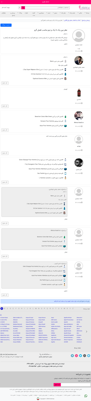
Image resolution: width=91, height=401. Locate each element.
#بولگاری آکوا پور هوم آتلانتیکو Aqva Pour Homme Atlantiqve (46, 169)
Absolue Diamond (17, 324)
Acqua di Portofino (30, 331)
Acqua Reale (42, 320)
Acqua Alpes (16, 335)
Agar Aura (53, 337)
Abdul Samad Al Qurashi (5, 339)
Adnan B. (41, 333)
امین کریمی (79, 169)
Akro (78, 333)
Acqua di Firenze (30, 320)
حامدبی (79, 99)
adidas (40, 328)
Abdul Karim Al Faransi (5, 337)
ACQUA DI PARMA (30, 328)
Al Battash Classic (81, 339)
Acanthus (15, 328)
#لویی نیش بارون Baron (57, 61)
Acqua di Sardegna (30, 335)
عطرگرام (4, 13)
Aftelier (53, 333)
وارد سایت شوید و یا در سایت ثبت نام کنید (65, 301)
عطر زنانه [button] (63, 13)
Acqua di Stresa (30, 339)
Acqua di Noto (29, 326)
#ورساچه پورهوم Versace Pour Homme (52, 121)
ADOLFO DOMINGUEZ (43, 335)
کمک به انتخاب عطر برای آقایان (72, 20)
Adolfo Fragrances (43, 337)
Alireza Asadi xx (79, 123)
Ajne (78, 324)
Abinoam (15, 320)
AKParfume (79, 331)
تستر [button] (48, 13)
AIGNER (66, 342)
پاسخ (4, 83)
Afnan (52, 331)
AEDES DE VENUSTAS (43, 339)
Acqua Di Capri (29, 317)
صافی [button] (80, 13)
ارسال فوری (45, 2)
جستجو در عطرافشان (63, 8)
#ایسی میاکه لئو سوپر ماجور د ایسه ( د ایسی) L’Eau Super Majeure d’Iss (43, 70)
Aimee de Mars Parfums (81, 317)
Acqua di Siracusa (30, 337)
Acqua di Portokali (30, 333)
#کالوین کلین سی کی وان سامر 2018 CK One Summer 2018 (47, 74)
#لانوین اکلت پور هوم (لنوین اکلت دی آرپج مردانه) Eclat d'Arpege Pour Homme (41, 160)
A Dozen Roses (4, 317)
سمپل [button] (55, 13)
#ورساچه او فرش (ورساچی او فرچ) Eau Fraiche (50, 173)
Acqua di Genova (30, 322)
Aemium (41, 342)
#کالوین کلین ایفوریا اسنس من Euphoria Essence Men (48, 79)
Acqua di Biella (16, 342)
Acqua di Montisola (30, 324)
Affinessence (54, 328)
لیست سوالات (5, 25)
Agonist (66, 322)
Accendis (15, 331)
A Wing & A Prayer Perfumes (5, 324)
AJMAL (78, 322)
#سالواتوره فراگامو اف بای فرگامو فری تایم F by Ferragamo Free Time (44, 164)
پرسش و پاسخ (12, 14)
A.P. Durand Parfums (5, 328)
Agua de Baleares (68, 324)
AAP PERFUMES (4, 331)
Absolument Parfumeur (18, 326)
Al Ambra (79, 335)
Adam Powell (42, 324)
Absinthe (15, 322)
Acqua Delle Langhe (18, 337)
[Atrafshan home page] (84, 8)
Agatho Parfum (68, 317)
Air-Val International (81, 320)
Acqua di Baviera (17, 339)
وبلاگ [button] (20, 13)
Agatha (53, 342)
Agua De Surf (67, 328)
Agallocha (53, 335)
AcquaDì (41, 322)
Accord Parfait (16, 333)
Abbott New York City (5, 335)
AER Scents (54, 320)
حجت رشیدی (78, 45)
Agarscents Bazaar (56, 339)
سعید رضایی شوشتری (79, 67)
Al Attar (79, 337)
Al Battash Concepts (81, 342)
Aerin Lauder (54, 322)
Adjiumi (40, 331)
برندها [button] (87, 13)
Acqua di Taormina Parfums (31, 342)
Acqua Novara (42, 317)
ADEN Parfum (42, 326)
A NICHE (2, 322)
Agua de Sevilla (67, 326)
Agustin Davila (67, 331)
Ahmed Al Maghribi (69, 335)
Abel (1, 342)
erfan (79, 146)
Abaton (2, 333)
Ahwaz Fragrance (68, 339)
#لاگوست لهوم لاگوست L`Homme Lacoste (51, 178)
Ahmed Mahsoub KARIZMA (69, 337)
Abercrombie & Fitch (18, 317)
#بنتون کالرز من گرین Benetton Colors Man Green (49, 117)
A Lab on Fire (3, 320)
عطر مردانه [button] (72, 13)
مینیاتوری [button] (41, 13)
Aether (53, 324)
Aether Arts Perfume (56, 326)
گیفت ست (33, 14)
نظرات (26, 13)
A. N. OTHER (3, 326)
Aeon (52, 317)
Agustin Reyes (67, 333)
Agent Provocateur (68, 320)
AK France (79, 326)
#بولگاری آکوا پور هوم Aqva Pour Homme (52, 126)
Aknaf (78, 328)
